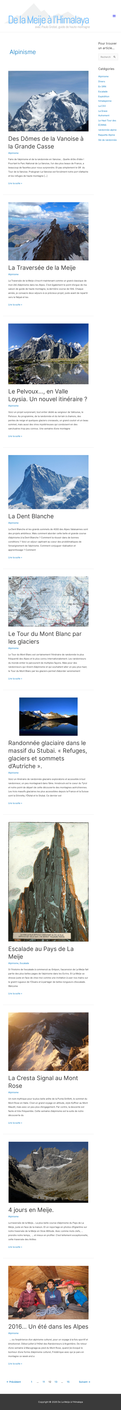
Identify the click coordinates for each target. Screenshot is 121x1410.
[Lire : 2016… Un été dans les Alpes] (48, 1292)
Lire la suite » (15, 183)
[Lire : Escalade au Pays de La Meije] (48, 882)
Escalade (24, 963)
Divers (101, 81)
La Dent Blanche (31, 516)
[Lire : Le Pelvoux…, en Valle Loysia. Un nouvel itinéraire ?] (48, 354)
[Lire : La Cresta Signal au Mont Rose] (48, 1041)
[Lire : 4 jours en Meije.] (48, 1172)
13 (56, 1381)
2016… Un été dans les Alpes (48, 1326)
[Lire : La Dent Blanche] (48, 482)
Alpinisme (13, 153)
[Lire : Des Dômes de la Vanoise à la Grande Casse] (48, 101)
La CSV (102, 106)
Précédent (13, 1381)
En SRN (102, 86)
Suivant (84, 1381)
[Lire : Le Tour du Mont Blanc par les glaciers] (48, 601)
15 (68, 1381)
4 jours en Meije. (31, 1209)
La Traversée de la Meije (42, 267)
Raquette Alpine (106, 134)
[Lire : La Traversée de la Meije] (48, 231)
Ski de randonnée (107, 140)
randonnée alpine (107, 129)
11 (44, 1381)
